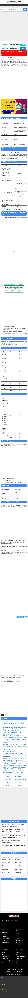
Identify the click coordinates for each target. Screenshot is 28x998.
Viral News (18, 872)
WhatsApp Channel (20, 779)
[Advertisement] (14, 27)
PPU (17, 960)
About (7, 920)
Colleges (4, 940)
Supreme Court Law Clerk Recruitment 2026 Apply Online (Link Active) (13, 846)
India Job (4, 932)
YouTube (20, 785)
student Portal (18, 869)
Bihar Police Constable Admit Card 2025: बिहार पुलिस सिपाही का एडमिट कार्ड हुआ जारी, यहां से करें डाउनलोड (14, 741)
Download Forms (20, 956)
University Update (6, 872)
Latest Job (17, 5)
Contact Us (13, 969)
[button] (26, 616)
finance (18, 942)
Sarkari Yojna (18, 866)
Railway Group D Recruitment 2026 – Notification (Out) (11, 841)
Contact (16, 920)
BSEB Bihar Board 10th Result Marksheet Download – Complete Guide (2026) (12, 830)
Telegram (7, 779)
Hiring (11, 920)
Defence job (18, 859)
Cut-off (4, 934)
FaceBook (7, 782)
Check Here (17, 489)
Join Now (23, 44)
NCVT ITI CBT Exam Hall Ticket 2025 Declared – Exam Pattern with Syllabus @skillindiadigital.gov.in (13, 732)
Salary (17, 952)
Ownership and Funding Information (14, 974)
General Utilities (16, 715)
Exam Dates (5, 936)
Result (6, 5)
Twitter (7, 785)
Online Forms (5, 938)
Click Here (17, 498)
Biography (4, 962)
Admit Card (22, 5)
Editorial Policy (18, 971)
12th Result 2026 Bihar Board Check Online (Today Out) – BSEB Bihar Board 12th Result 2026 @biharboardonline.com (13, 835)
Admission (11, 5)
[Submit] (25, 9)
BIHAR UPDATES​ (6, 859)
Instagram (20, 782)
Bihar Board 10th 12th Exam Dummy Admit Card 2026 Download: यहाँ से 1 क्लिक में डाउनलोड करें (14, 723)
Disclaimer (20, 969)
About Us (7, 969)
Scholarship (5, 869)
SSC (17, 954)
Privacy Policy (9, 971)
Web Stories (3, 994)
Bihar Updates (19, 940)
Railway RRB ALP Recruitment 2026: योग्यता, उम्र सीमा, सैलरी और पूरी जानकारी (13, 825)
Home (2, 5)
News (3, 952)
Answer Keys (5, 942)
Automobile (19, 938)
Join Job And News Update (14, 776)
